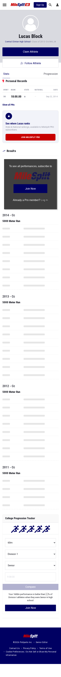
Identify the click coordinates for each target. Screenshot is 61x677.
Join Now (30, 607)
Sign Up (40, 5)
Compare (30, 586)
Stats (6, 73)
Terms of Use (45, 648)
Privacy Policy (29, 648)
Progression (51, 73)
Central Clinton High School (17, 42)
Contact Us (14, 648)
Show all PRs (8, 104)
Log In (44, 200)
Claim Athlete (30, 51)
